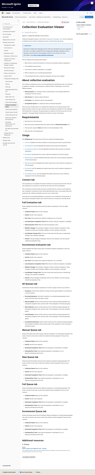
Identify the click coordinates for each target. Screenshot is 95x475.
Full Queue (28, 168)
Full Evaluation (29, 146)
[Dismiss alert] (92, 3)
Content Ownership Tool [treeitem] (11, 115)
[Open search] (87, 13)
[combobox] (10, 24)
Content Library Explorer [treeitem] (11, 109)
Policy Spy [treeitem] (7, 94)
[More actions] (71, 22)
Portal (81, 17)
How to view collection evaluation (43, 55)
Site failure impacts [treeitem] (9, 70)
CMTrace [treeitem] (7, 84)
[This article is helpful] (89, 34)
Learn (23, 22)
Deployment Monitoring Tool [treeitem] (11, 90)
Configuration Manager (43, 22)
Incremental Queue (30, 174)
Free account (89, 17)
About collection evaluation (84, 25)
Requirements (80, 27)
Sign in (91, 13)
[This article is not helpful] (91, 34)
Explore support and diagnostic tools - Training (34, 448)
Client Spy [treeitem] (7, 87)
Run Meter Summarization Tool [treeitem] (11, 129)
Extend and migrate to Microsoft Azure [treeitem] (10, 118)
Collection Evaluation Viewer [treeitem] (10, 105)
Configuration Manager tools (54, 39)
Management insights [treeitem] (9, 45)
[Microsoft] (3, 13)
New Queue (28, 163)
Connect (27, 142)
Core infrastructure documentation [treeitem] (8, 28)
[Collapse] (18, 21)
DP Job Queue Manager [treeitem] (11, 102)
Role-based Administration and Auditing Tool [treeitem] (10, 124)
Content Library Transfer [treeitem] (11, 112)
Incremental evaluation (31, 149)
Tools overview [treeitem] (9, 81)
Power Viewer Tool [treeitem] (9, 97)
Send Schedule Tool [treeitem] (10, 99)
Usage (78, 29)
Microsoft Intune (31, 22)
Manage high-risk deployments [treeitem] (8, 134)
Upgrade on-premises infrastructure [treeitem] (9, 59)
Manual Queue (29, 157)
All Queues (28, 154)
